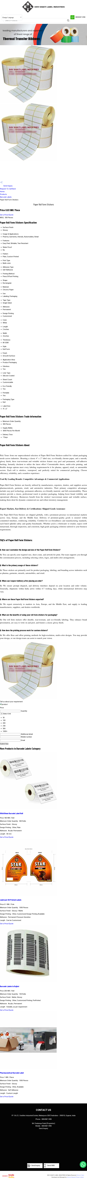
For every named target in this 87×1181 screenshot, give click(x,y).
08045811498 (80, 17)
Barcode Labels (6, 197)
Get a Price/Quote (6, 215)
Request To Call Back (8, 189)
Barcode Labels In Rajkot (9, 986)
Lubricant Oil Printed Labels (10, 900)
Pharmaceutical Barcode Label (12, 1072)
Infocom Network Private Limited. (75, 1177)
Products (3, 194)
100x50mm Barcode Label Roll (11, 813)
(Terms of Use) (80, 1175)
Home (2, 192)
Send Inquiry (7, 186)
